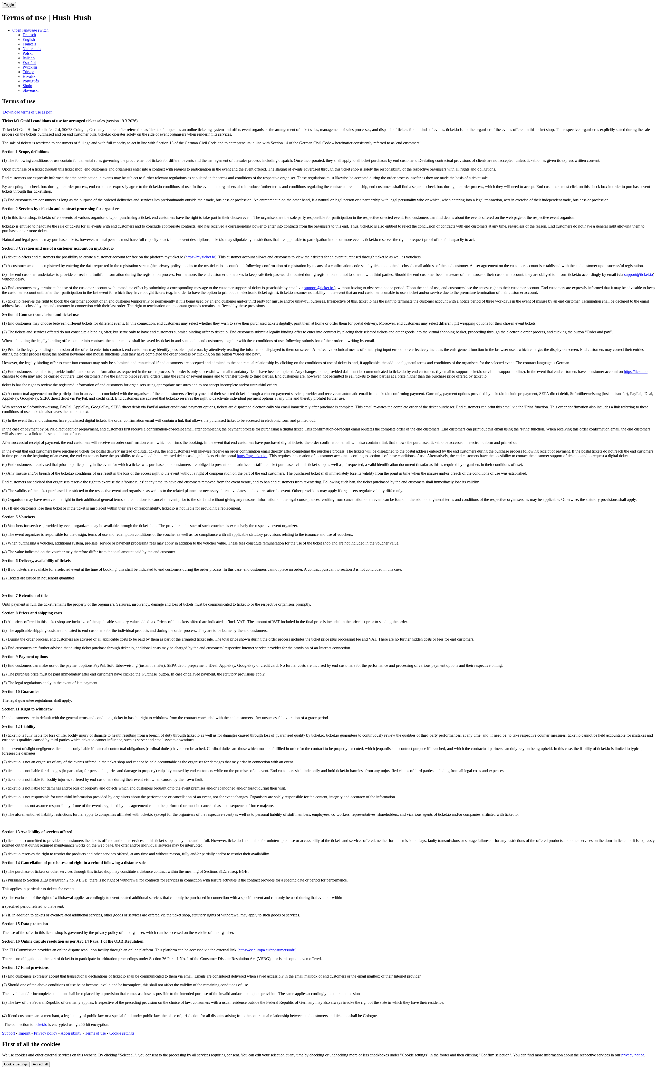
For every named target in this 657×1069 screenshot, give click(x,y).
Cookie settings (121, 1033)
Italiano (29, 58)
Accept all (40, 1064)
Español (29, 62)
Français (29, 44)
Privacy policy (45, 1033)
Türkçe (28, 72)
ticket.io (40, 1024)
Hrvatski (29, 76)
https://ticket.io (636, 371)
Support (8, 1033)
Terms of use (96, 1033)
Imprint (24, 1033)
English (29, 39)
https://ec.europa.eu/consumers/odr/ (267, 950)
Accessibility (71, 1033)
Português (31, 81)
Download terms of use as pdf (27, 112)
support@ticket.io (638, 274)
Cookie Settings (16, 1064)
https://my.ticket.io (200, 257)
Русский (30, 67)
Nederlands (32, 48)
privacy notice (632, 1055)
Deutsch (29, 35)
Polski (28, 53)
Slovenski (30, 90)
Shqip (27, 85)
